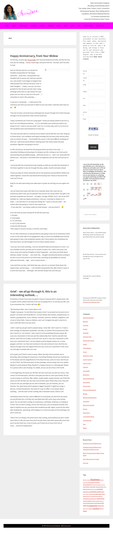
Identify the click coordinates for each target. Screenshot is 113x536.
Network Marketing (88, 378)
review (84, 508)
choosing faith (91, 482)
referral (85, 506)
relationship (92, 506)
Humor (85, 352)
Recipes (85, 394)
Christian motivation (96, 484)
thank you (101, 508)
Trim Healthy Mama (88, 416)
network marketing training (97, 501)
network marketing (87, 501)
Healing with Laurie (88, 340)
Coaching (85, 325)
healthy (84, 494)
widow (85, 511)
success (96, 508)
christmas (103, 484)
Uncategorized (87, 420)
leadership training (95, 496)
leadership (89, 496)
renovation (86, 401)
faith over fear (86, 489)
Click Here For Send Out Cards (91, 302)
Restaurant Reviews (88, 405)
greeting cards (96, 492)
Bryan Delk (32, 60)
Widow (85, 428)
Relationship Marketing (89, 397)
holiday (87, 494)
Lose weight (86, 371)
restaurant (101, 506)
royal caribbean (89, 508)
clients (87, 487)
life (100, 496)
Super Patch (86, 413)
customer (92, 487)
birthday (85, 480)
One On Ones (86, 386)
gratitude (100, 489)
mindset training (93, 498)
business (95, 479)
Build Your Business (88, 318)
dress (105, 487)
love (101, 496)
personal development (88, 503)
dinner (102, 487)
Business (85, 321)
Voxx (84, 424)
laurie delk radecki (97, 494)
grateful (94, 489)
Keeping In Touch (88, 356)
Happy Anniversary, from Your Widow (34, 56)
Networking (86, 382)
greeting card (86, 492)
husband (91, 494)
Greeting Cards (87, 337)
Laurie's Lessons (87, 359)
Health (85, 344)
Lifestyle (85, 367)
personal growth (99, 503)
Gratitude (85, 333)
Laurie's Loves (87, 363)
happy (102, 492)
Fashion (85, 329)
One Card (85, 463)
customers (98, 487)
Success (85, 409)
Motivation (86, 375)
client (84, 487)
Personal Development (89, 390)
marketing (86, 498)
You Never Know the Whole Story (92, 443)
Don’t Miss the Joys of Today (91, 459)
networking (100, 499)
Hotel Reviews (87, 348)
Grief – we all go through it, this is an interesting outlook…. (33, 293)
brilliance (88, 480)
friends (91, 489)
